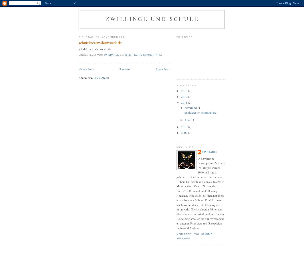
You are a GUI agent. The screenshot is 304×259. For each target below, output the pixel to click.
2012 (184, 97)
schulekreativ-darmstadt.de (100, 42)
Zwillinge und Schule (152, 18)
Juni (188, 120)
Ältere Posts (163, 69)
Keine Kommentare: (148, 55)
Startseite (124, 69)
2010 (184, 127)
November (191, 108)
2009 (184, 133)
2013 (184, 91)
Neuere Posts (86, 69)
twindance (209, 152)
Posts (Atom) (101, 78)
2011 (184, 102)
